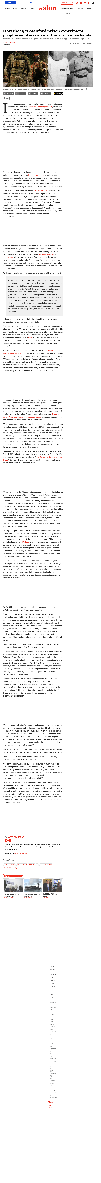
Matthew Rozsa (10, 42)
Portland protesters (36, 175)
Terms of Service (53, 983)
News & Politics (11, 8)
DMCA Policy (50, 1106)
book (30, 338)
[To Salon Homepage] (48, 8)
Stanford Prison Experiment (13, 868)
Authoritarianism (9, 864)
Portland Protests (45, 864)
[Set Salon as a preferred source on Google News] (58, 93)
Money (80, 8)
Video (89, 8)
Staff (51, 972)
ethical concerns (46, 255)
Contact (53, 975)
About (52, 969)
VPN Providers (50, 1102)
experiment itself (40, 191)
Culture (24, 8)
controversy (8, 257)
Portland (25, 542)
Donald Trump (22, 864)
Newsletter (67, 3)
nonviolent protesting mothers (40, 107)
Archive (53, 989)
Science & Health (67, 8)
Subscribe (10, 3)
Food (33, 8)
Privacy (52, 978)
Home (52, 966)
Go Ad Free (52, 994)
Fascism (31, 864)
